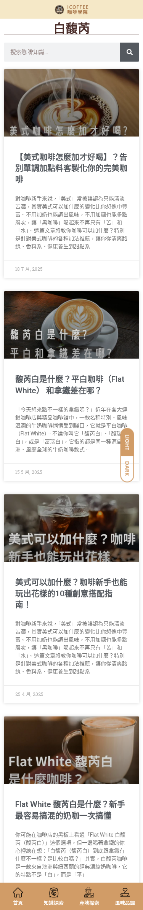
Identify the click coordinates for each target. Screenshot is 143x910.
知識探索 (54, 902)
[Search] (129, 52)
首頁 (18, 902)
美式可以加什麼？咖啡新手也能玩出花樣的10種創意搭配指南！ (71, 593)
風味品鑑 (125, 902)
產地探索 (89, 902)
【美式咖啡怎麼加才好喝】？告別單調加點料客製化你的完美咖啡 (71, 168)
